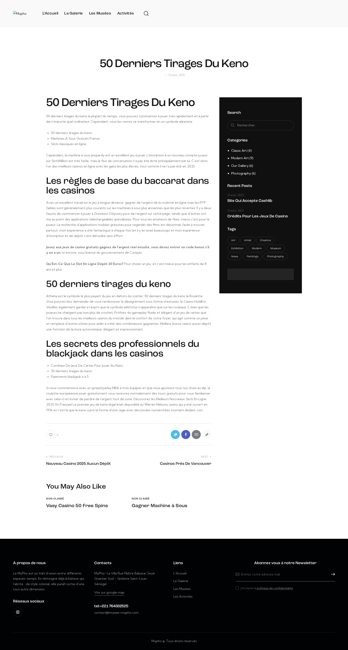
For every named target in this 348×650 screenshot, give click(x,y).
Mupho (156, 641)
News (234, 256)
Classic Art (239, 150)
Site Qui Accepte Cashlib (249, 201)
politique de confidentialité (275, 588)
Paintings (252, 256)
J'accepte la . (267, 588)
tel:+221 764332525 (111, 606)
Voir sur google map (109, 592)
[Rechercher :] (260, 125)
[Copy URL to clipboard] (206, 434)
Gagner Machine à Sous (159, 506)
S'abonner (332, 574)
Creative (265, 240)
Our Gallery (240, 166)
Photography (241, 173)
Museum (275, 248)
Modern (257, 248)
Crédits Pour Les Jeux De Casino (257, 216)
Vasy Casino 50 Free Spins (77, 506)
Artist (247, 240)
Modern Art (240, 158)
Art (233, 240)
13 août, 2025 (235, 195)
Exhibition (237, 248)
